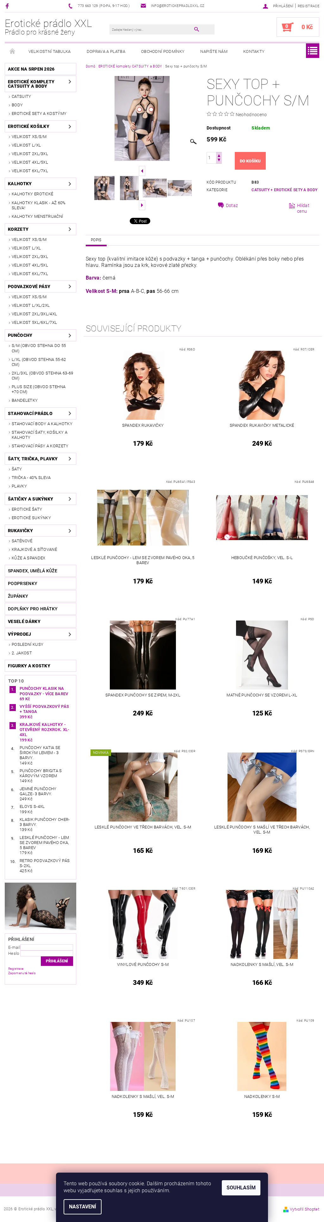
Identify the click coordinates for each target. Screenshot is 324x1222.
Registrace (308, 6)
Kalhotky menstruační (37, 216)
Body (17, 105)
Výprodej (19, 634)
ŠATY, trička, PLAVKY (33, 458)
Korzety (18, 229)
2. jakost (22, 653)
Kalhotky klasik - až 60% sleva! (39, 205)
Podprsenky (22, 583)
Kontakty (254, 51)
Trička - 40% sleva (31, 477)
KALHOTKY (20, 183)
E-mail (14, 947)
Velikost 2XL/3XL (30, 153)
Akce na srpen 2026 (31, 69)
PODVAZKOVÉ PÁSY (29, 286)
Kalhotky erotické (32, 194)
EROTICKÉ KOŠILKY (28, 126)
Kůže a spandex (28, 558)
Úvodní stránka (13, 51)
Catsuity (21, 96)
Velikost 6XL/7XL (30, 170)
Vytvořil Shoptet (304, 1209)
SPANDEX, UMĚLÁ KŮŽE (32, 570)
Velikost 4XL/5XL (30, 162)
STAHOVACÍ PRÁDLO (30, 413)
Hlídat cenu (303, 208)
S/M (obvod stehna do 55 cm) (39, 348)
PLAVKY (19, 486)
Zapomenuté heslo (22, 973)
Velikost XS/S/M (29, 136)
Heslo (13, 953)
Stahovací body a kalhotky (42, 423)
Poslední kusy (27, 644)
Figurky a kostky (29, 665)
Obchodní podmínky (162, 51)
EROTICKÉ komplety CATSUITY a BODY (31, 84)
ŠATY (17, 469)
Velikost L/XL (26, 145)
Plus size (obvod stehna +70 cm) (38, 389)
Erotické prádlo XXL (48, 26)
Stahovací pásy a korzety (40, 446)
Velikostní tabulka (49, 51)
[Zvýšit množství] (219, 155)
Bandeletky (25, 400)
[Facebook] (8, 6)
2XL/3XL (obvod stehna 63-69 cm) (42, 376)
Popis (96, 240)
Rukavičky (20, 530)
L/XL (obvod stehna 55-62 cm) (39, 362)
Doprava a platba (106, 51)
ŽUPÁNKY (18, 596)
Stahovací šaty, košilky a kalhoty (39, 435)
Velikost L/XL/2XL (31, 305)
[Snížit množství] (219, 161)
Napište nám (213, 51)
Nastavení (82, 1207)
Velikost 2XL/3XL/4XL (34, 314)
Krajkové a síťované (34, 549)
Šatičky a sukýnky (30, 498)
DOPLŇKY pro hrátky (33, 608)
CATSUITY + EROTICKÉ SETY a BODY (284, 190)
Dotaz (232, 205)
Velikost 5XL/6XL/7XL (34, 322)
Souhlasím (241, 1188)
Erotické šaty (27, 509)
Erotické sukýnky (31, 517)
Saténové (22, 541)
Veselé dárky (24, 621)
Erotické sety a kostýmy (39, 113)
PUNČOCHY (20, 335)
